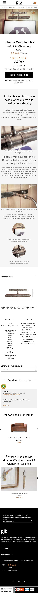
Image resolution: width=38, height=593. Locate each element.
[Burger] (4, 2)
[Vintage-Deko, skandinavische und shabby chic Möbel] (19, 2)
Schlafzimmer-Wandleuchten (28, 334)
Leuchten (4, 7)
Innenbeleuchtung (28, 328)
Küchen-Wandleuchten (28, 330)
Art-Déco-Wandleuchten (28, 323)
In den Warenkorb (19, 75)
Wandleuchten (13, 7)
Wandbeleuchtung (28, 339)
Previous (1, 21)
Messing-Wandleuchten (28, 332)
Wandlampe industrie (28, 341)
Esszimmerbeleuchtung (28, 325)
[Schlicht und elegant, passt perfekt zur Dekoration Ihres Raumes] (19, 229)
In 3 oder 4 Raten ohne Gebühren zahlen (19, 69)
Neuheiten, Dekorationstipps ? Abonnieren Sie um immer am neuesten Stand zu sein (17, 517)
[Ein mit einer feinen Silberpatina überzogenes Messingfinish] (19, 251)
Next (36, 21)
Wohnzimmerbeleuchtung (28, 344)
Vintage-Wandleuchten (28, 337)
